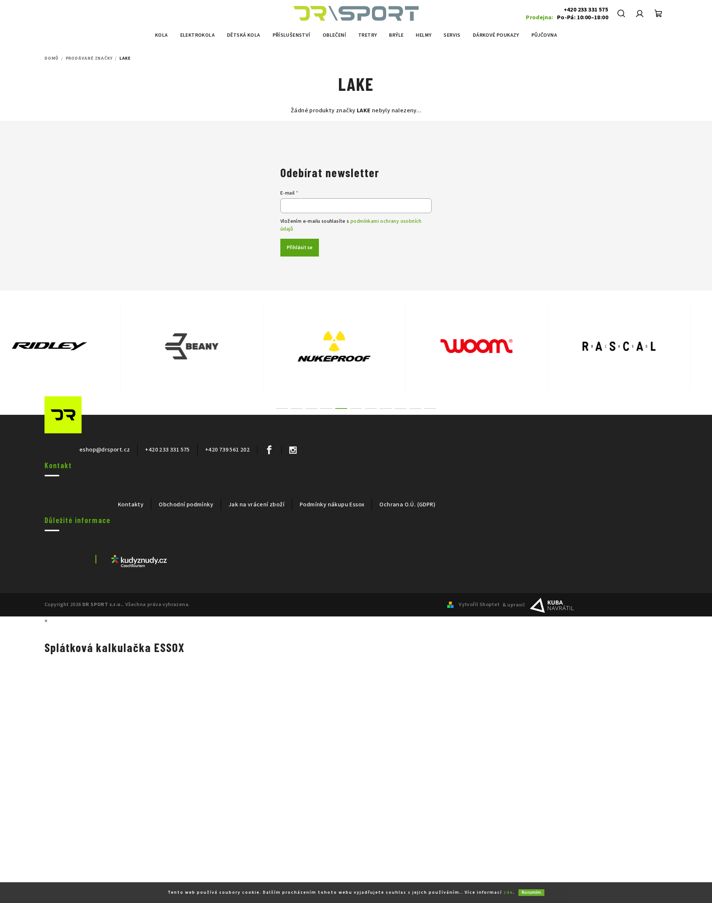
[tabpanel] (71, 346)
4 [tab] (326, 408)
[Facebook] (269, 450)
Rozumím (531, 892)
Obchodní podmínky (186, 504)
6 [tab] (356, 408)
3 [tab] (311, 408)
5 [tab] (341, 408)
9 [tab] (400, 408)
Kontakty (131, 504)
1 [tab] (282, 408)
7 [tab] (371, 408)
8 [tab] (386, 408)
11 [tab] (430, 408)
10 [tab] (415, 408)
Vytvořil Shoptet (479, 605)
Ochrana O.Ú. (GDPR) (407, 504)
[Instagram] (292, 450)
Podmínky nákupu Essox (332, 504)
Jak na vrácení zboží (256, 504)
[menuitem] (161, 35)
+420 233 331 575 (586, 10)
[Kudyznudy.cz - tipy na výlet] (139, 560)
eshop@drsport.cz (104, 450)
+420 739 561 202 (227, 450)
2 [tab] (297, 408)
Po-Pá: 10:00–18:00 (567, 17)
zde (508, 892)
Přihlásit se (300, 247)
